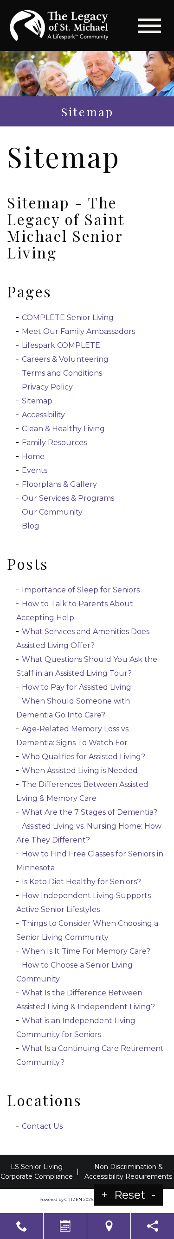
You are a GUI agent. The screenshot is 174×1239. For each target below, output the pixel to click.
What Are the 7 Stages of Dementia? (89, 812)
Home (33, 456)
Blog (30, 526)
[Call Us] (21, 1226)
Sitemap (37, 400)
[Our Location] (108, 1226)
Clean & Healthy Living (63, 428)
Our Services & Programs (68, 498)
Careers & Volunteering (65, 359)
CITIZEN (73, 1199)
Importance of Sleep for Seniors (81, 589)
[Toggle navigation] (149, 25)
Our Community (52, 512)
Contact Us (42, 1126)
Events (34, 470)
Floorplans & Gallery (59, 484)
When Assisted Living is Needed (80, 770)
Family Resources (54, 442)
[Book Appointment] (65, 1226)
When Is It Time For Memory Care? (86, 951)
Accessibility (43, 414)
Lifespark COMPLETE (61, 345)
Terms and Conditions (62, 373)
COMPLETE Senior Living (68, 317)
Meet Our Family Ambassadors (78, 331)
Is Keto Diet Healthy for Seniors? (81, 881)
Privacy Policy (47, 387)
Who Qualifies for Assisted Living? (84, 756)
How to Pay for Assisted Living (76, 687)
